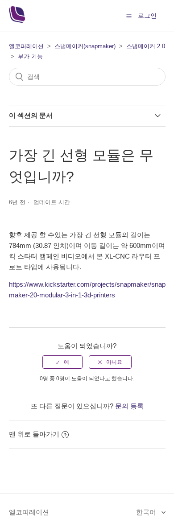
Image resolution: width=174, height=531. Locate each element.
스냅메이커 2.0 (145, 46)
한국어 (147, 512)
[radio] (62, 362)
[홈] (17, 20)
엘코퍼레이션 (26, 46)
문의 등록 (129, 406)
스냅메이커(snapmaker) (85, 46)
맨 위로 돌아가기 (34, 434)
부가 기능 (30, 56)
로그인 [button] (147, 15)
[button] (129, 16)
